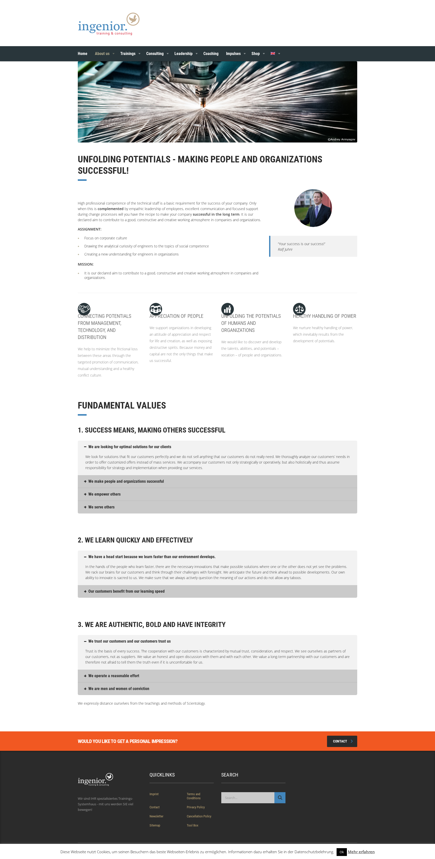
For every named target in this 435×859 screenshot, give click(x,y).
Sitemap (155, 825)
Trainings (127, 53)
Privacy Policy (196, 807)
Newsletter (156, 816)
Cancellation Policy (199, 816)
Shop (255, 53)
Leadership (183, 53)
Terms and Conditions (194, 796)
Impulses (233, 53)
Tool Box (192, 825)
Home (82, 53)
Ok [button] (342, 852)
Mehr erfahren (361, 851)
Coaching (211, 53)
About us (102, 53)
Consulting (155, 53)
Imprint (154, 794)
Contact (340, 741)
